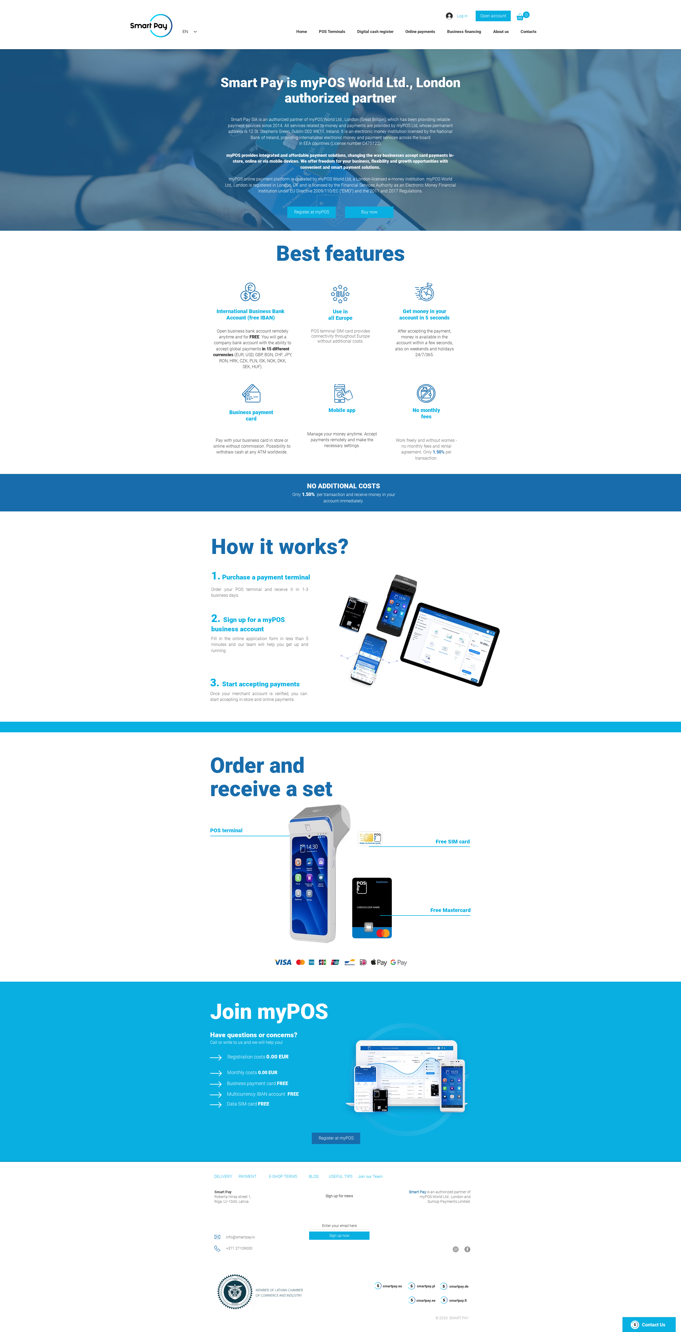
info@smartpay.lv (240, 1237)
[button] (523, 15)
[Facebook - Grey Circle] (467, 1249)
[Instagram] (456, 1249)
